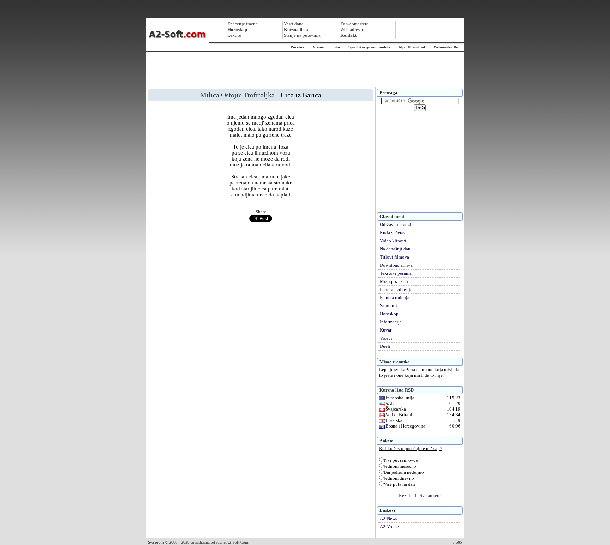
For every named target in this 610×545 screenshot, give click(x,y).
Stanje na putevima (302, 35)
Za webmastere (354, 23)
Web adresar (351, 29)
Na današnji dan (395, 249)
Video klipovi (393, 240)
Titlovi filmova (394, 257)
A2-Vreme (389, 526)
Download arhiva (396, 265)
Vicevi (386, 338)
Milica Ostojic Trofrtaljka (237, 95)
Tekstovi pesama (396, 273)
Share (261, 211)
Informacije (391, 322)
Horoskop (389, 313)
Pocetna (297, 47)
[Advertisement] (305, 69)
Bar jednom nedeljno (404, 472)
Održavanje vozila (397, 224)
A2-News (388, 518)
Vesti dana (294, 23)
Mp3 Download (412, 47)
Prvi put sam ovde (401, 460)
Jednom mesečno (400, 466)
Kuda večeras (392, 232)
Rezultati (408, 495)
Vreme (318, 47)
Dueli (385, 346)
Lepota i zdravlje (396, 289)
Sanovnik (389, 305)
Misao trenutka (394, 361)
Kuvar (385, 330)
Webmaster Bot (446, 47)
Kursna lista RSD (396, 390)
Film (336, 47)
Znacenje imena (242, 23)
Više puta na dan (399, 484)
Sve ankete (430, 495)
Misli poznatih (394, 281)
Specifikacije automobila (369, 47)
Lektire (234, 35)
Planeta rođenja (394, 297)
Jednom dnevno (399, 478)
